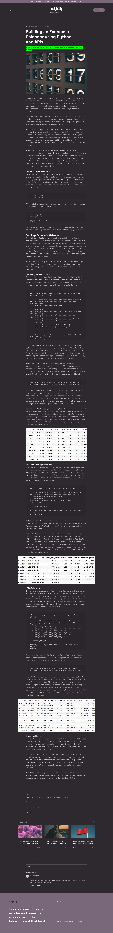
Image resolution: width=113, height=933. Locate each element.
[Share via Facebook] (26, 807)
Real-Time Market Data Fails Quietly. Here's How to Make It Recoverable (83, 842)
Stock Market (57, 797)
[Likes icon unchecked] (31, 885)
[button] (99, 10)
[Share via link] (39, 807)
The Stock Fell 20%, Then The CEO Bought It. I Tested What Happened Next (56, 842)
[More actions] (86, 27)
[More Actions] (86, 876)
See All (93, 821)
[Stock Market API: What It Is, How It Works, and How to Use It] (30, 831)
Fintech (66, 797)
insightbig (56, 9)
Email (58, 901)
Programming (40, 797)
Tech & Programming (32, 801)
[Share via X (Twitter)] (31, 807)
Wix (84, 921)
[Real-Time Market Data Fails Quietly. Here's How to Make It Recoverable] (83, 831)
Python (49, 797)
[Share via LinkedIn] (35, 807)
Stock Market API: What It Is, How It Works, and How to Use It (29, 842)
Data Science (30, 797)
